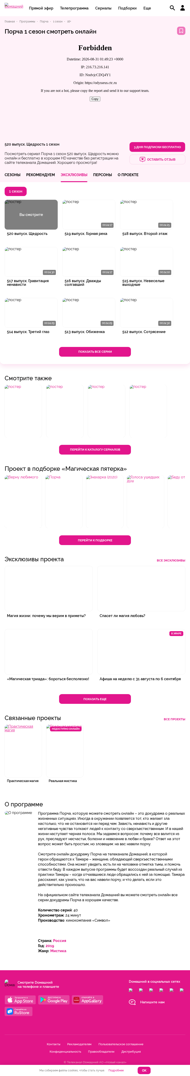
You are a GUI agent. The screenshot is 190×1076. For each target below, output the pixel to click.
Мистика (58, 951)
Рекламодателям (79, 1044)
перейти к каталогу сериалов (95, 449)
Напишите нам (152, 1002)
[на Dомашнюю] (14, 6)
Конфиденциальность (65, 1051)
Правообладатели (101, 1051)
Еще (147, 8)
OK (144, 1070)
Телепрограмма (74, 8)
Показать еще (95, 699)
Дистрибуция (131, 1051)
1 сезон (52, 144)
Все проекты (174, 719)
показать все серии (95, 351)
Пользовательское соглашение (120, 1044)
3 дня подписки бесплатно (157, 147)
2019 (50, 946)
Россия (59, 941)
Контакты (53, 1044)
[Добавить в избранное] (181, 31)
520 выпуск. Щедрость (25, 144)
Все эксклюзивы (171, 560)
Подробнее (116, 1070)
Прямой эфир (41, 8)
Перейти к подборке (95, 540)
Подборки (127, 8)
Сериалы (103, 8)
